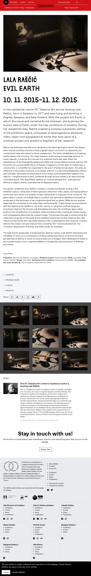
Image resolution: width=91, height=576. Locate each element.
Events (16, 8)
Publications (29, 8)
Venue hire (31, 2)
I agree (6, 572)
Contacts (22, 2)
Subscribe (45, 449)
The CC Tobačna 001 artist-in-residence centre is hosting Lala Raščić (44, 384)
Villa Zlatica (38, 544)
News (22, 8)
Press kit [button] (9, 291)
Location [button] (9, 275)
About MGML (13, 2)
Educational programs (64, 2)
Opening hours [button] (12, 280)
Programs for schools (56, 483)
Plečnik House (39, 525)
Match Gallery (9, 525)
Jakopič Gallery (67, 505)
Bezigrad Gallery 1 (68, 525)
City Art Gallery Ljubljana (43, 505)
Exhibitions (9, 8)
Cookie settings (18, 572)
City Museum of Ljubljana (14, 505)
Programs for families (56, 486)
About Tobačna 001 (72, 8)
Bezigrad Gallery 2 (10, 544)
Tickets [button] (8, 285)
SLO (77, 2)
